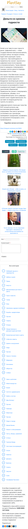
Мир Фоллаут (10, 400)
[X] (19, 132)
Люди (8, 347)
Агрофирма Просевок (12, 479)
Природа (9, 408)
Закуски (8, 471)
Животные (9, 413)
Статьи (8, 438)
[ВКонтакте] (12, 132)
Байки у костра (11, 396)
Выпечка (8, 463)
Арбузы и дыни (10, 277)
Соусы (8, 450)
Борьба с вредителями (13, 312)
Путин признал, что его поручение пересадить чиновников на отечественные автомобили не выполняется (14, 230)
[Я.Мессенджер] (10, 132)
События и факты (11, 339)
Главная (3, 14)
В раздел (9, 14)
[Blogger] (27, 132)
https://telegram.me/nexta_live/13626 (11, 128)
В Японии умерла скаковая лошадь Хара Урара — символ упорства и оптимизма (14, 209)
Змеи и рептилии (11, 379)
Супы (7, 475)
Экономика (9, 364)
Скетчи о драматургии (13, 392)
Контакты (21, 10)
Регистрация (10, 10)
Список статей (17, 14)
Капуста (8, 285)
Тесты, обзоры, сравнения (14, 433)
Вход (15, 10)
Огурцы (8, 325)
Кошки (8, 387)
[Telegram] (16, 132)
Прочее (8, 316)
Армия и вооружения (12, 343)
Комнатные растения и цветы (15, 335)
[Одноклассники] (14, 132)
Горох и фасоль (11, 295)
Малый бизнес (10, 425)
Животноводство (11, 383)
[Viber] (21, 132)
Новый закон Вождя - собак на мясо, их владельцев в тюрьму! (14, 189)
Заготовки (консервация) (13, 446)
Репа (7, 304)
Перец (8, 281)
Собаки (8, 372)
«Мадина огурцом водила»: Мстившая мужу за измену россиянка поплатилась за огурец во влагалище (14, 171)
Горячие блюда (10, 442)
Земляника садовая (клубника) (15, 308)
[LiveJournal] (13, 526)
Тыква (8, 300)
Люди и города (10, 421)
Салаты (8, 467)
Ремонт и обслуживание (13, 429)
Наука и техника (11, 356)
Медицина (9, 360)
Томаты (8, 320)
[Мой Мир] (25, 132)
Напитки (8, 454)
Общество (9, 368)
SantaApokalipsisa (16, 133)
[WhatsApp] (23, 132)
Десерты (8, 459)
